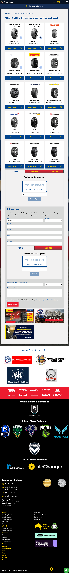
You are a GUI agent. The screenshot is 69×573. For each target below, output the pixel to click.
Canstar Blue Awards (40, 515)
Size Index (37, 513)
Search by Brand (7, 519)
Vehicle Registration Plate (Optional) (17, 282)
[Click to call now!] (54, 2)
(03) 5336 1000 (10, 493)
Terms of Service (51, 300)
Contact (4, 546)
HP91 (34, 130)
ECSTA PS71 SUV (14, 41)
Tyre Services (6, 539)
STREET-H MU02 (34, 100)
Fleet (3, 551)
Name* (9, 224)
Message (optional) (12, 288)
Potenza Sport (14, 100)
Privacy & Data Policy (12, 570)
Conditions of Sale (22, 570)
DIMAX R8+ (34, 159)
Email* (9, 235)
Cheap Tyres (37, 519)
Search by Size (6, 517)
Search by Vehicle (7, 515)
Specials (5, 544)
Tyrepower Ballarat (36, 6)
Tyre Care (5, 521)
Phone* (9, 230)
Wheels (4, 526)
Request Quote (12, 304)
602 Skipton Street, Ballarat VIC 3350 (11, 488)
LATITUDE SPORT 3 (14, 71)
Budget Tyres (38, 517)
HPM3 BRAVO (54, 41)
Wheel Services (6, 541)
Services (5, 533)
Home (9, 14)
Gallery (4, 555)
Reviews (5, 560)
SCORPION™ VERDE (34, 71)
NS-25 (54, 130)
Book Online (6, 548)
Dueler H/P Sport (54, 71)
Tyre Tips (4, 524)
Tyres (4, 513)
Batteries (4, 535)
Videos (4, 557)
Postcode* (9, 241)
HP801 (14, 130)
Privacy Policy (40, 300)
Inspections (5, 537)
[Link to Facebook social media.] (51, 569)
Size (8, 218)
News (4, 553)
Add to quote (12, 48)
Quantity (47, 218)
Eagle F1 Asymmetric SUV (54, 100)
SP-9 (14, 159)
